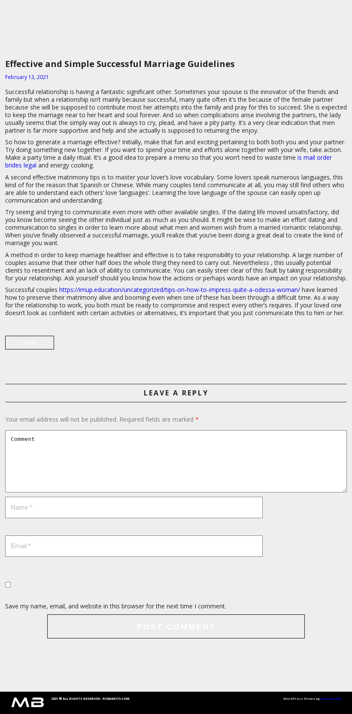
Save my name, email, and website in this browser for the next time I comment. (115, 606)
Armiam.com (331, 698)
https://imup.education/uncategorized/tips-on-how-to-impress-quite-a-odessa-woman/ (179, 290)
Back (29, 342)
